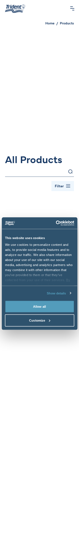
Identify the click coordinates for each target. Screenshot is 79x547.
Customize (37, 320)
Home (50, 23)
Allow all (39, 306)
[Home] (15, 8)
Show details (56, 293)
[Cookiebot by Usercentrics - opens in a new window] (56, 223)
